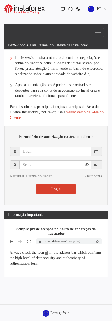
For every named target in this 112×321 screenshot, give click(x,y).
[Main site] (62, 9)
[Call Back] (78, 9)
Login (56, 189)
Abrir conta (93, 176)
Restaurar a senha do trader (31, 176)
